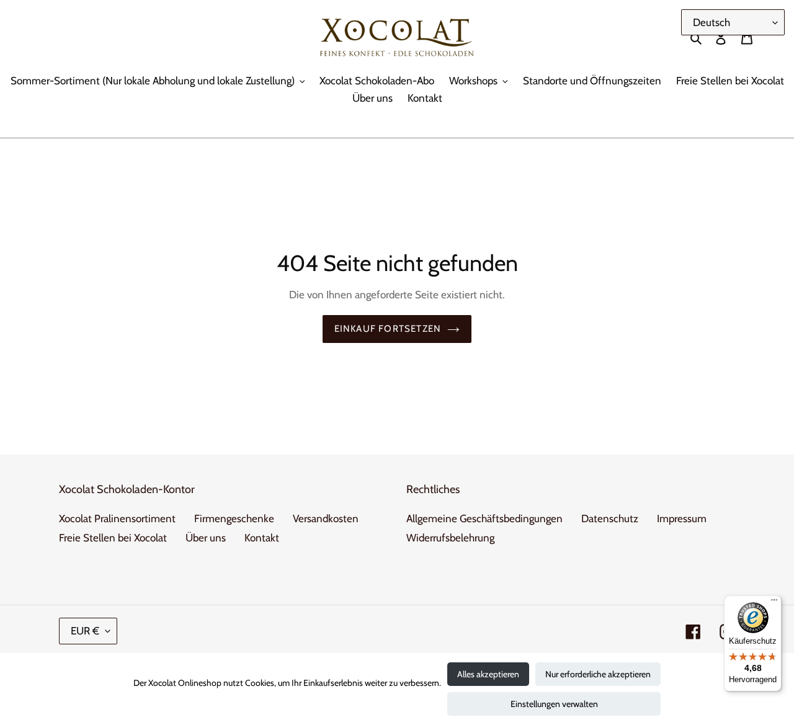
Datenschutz (609, 518)
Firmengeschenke (234, 518)
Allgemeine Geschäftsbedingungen (484, 518)
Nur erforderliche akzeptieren (598, 674)
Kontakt (261, 538)
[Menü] (774, 602)
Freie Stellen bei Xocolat (113, 538)
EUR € (85, 631)
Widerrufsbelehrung (450, 538)
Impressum (682, 518)
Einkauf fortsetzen (388, 328)
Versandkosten (326, 518)
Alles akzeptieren (488, 674)
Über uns (205, 538)
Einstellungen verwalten (554, 703)
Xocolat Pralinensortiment (117, 518)
